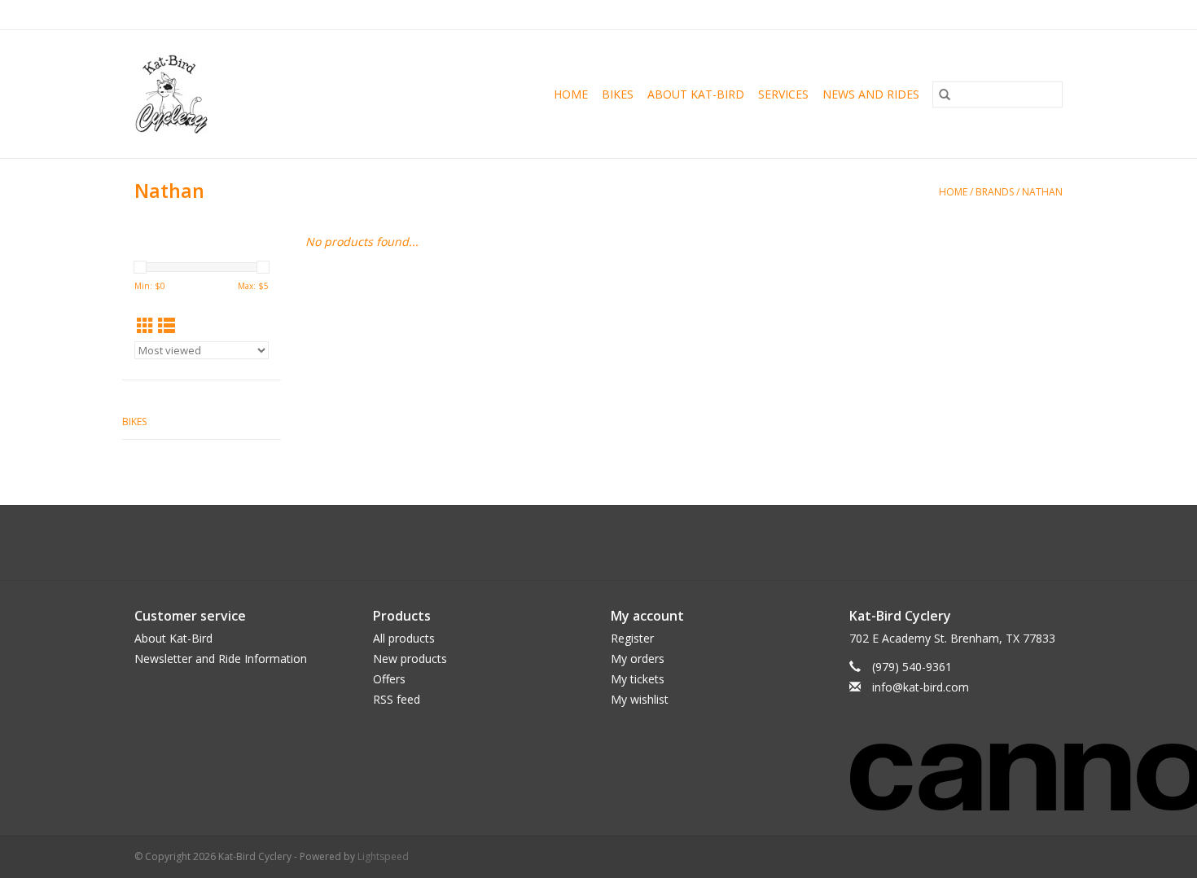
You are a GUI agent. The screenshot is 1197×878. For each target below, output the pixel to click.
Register (632, 638)
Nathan (1042, 192)
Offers (389, 679)
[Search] (944, 94)
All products (404, 638)
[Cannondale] (956, 766)
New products (410, 658)
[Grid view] (145, 325)
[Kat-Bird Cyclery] (193, 94)
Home (571, 94)
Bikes (618, 94)
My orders (637, 658)
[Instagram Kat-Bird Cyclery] (613, 542)
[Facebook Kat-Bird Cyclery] (584, 542)
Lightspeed (383, 856)
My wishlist (640, 699)
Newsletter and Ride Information (220, 658)
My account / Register (1012, 14)
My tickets (637, 679)
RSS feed (396, 699)
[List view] (166, 325)
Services (783, 94)
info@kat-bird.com (920, 687)
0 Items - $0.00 (892, 14)
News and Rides (870, 94)
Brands (995, 192)
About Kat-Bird (695, 94)
